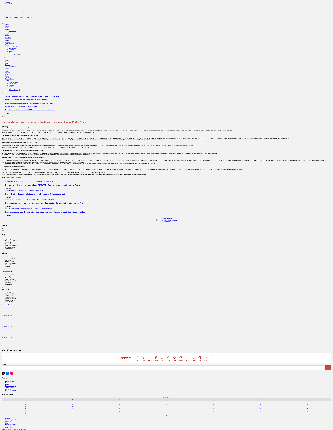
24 (72, 411)
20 (213, 409)
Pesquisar (4, 364)
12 (166, 406)
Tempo (7, 113)
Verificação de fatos (10, 424)
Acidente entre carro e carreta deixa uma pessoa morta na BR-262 (24, 106)
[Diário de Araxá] (22, 17)
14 (260, 406)
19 (166, 409)
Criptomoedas (9, 381)
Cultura (7, 32)
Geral (10, 51)
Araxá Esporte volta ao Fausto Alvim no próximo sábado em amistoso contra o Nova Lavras (32, 96)
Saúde (7, 35)
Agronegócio (12, 48)
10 (72, 406)
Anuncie (7, 2)
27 (213, 411)
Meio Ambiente (9, 43)
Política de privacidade (11, 420)
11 (119, 406)
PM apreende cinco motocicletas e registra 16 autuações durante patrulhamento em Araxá (45, 203)
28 (260, 411)
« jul (166, 415)
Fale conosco (8, 3)
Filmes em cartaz (13, 46)
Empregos (11, 49)
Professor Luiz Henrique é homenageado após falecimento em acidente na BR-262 (29, 103)
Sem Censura (12, 31)
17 (72, 409)
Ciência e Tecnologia (14, 54)
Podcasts (7, 29)
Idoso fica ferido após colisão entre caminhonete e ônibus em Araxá (35, 194)
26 (166, 411)
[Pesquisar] (328, 367)
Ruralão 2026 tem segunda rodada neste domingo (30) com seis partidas (26, 99)
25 (119, 411)
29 (307, 411)
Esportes (7, 26)
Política (7, 28)
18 (119, 409)
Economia (8, 38)
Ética (6, 423)
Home (3, 116)
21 (260, 409)
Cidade (7, 34)
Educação (8, 37)
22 (307, 409)
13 (213, 406)
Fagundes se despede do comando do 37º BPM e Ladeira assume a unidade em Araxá (30, 110)
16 (25, 409)
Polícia (7, 40)
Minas (10, 53)
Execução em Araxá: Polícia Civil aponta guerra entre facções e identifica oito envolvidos (45, 212)
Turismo (7, 42)
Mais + (7, 45)
